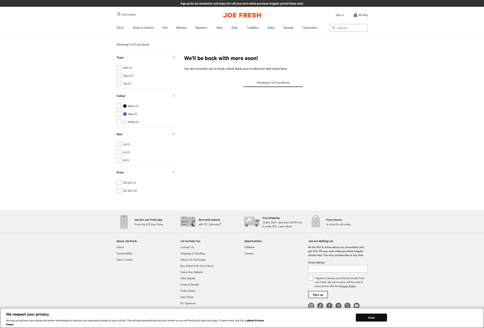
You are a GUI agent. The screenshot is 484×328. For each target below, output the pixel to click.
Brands (288, 27)
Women (181, 27)
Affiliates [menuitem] (249, 247)
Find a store (128, 14)
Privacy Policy (347, 286)
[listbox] (146, 75)
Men (220, 27)
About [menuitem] (120, 247)
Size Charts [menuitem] (187, 297)
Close (371, 317)
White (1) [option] (133, 122)
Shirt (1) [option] (127, 67)
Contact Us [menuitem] (187, 247)
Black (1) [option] (133, 106)
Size (119, 134)
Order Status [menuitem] (187, 290)
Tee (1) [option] (127, 83)
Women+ (201, 27)
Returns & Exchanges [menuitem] (193, 259)
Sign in (340, 15)
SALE (120, 27)
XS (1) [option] (126, 152)
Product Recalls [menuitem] (189, 284)
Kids (235, 27)
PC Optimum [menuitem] (188, 303)
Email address (316, 262)
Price (120, 172)
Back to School (143, 27)
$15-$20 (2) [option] (130, 190)
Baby (271, 27)
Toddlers (253, 27)
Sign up (318, 294)
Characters (310, 27)
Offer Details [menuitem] (187, 278)
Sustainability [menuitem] (124, 253)
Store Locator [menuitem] (124, 259)
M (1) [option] (126, 160)
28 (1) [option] (126, 144)
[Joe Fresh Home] (242, 15)
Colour (121, 95)
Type (120, 57)
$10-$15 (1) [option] (129, 182)
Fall (164, 27)
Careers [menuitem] (249, 253)
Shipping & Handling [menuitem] (192, 253)
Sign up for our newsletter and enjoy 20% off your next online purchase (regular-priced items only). (242, 3)
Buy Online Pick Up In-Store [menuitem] (196, 266)
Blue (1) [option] (132, 114)
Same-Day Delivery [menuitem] (191, 272)
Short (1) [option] (128, 75)
